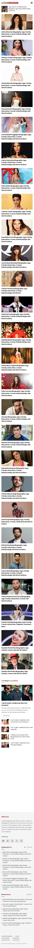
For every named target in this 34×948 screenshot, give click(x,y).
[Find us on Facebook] (17, 841)
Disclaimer (16, 938)
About (17, 936)
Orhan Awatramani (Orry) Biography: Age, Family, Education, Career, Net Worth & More (16, 598)
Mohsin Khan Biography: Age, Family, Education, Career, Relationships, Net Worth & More (16, 444)
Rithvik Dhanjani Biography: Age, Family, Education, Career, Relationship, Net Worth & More (14, 547)
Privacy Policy (5, 940)
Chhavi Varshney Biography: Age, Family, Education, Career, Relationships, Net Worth (14, 291)
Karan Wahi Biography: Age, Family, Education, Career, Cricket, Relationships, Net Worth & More (15, 573)
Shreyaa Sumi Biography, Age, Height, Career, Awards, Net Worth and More (15, 914)
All (25, 847)
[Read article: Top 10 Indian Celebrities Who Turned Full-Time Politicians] (5, 722)
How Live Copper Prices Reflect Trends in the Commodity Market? (17, 905)
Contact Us (16, 940)
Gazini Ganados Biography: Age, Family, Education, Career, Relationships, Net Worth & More (14, 162)
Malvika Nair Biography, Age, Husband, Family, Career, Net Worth (17, 919)
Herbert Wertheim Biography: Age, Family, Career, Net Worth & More (14, 672)
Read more (7, 715)
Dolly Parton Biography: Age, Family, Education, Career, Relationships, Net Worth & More (16, 316)
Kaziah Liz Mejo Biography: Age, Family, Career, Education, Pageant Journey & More (16, 624)
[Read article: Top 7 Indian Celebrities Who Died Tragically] (5, 729)
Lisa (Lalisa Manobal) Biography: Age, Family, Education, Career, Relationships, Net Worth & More (16, 265)
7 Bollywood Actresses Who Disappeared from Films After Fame (20, 737)
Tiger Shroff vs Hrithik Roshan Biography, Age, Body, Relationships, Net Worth (19, 9)
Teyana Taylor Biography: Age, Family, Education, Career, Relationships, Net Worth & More (16, 213)
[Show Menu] (32, 3)
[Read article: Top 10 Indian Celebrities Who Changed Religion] (5, 745)
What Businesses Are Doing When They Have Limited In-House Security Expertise (17, 900)
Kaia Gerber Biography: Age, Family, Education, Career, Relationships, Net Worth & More (16, 188)
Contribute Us (5, 938)
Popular (29, 847)
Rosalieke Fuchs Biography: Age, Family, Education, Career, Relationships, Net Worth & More (16, 239)
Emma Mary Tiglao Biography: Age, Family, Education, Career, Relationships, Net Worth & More (15, 367)
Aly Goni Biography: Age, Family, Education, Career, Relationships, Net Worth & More (16, 419)
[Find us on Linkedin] (12, 841)
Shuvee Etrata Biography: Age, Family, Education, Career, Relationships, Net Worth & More (16, 111)
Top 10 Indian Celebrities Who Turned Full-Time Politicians (20, 721)
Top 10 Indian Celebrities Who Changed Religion (20, 744)
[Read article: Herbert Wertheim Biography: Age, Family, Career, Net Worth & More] (17, 661)
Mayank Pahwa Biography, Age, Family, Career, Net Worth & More (15, 910)
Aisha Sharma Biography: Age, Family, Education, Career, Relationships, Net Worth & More (16, 34)
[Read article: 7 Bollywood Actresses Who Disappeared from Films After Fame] (5, 737)
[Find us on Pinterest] (8, 841)
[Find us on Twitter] (21, 841)
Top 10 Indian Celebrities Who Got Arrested (14, 704)
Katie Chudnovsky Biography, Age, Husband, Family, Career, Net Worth (17, 924)
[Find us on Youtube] (3, 841)
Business (29, 894)
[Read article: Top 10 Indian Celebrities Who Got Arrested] (17, 693)
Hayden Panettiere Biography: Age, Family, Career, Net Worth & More (15, 649)
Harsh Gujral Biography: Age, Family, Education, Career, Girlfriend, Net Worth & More (16, 521)
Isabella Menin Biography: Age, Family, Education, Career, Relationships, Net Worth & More (16, 342)
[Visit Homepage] (9, 3)
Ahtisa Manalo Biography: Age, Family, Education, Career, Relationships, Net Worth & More (16, 85)
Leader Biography (6, 936)
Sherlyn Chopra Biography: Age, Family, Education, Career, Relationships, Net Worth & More (16, 59)
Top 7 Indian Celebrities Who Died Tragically (21, 728)
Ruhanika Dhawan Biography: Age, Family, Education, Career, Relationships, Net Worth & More (15, 470)
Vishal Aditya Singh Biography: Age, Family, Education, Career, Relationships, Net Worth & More (15, 496)
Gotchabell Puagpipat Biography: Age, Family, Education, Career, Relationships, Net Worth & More (16, 137)
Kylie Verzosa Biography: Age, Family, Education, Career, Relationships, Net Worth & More (16, 393)
